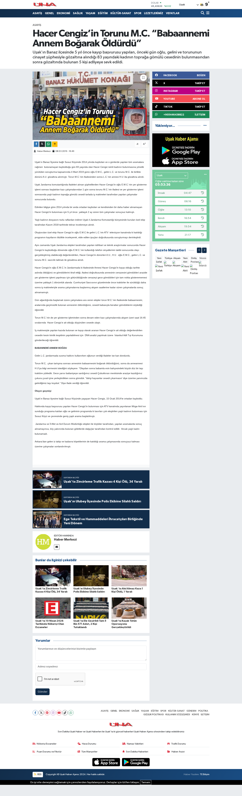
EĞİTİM (103, 13)
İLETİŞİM (205, 714)
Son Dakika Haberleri (137, 751)
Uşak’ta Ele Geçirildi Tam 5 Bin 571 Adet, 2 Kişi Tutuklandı (89, 623)
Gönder (42, 691)
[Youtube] (59, 712)
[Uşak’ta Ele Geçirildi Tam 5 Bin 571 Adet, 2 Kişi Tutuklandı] (91, 608)
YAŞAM (90, 13)
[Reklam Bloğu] (180, 150)
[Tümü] (205, 125)
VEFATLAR (172, 13)
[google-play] (135, 762)
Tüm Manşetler (89, 751)
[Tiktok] (65, 712)
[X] (41, 712)
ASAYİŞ (37, 13)
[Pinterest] (47, 712)
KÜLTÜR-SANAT (120, 13)
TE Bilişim (204, 774)
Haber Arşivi (178, 751)
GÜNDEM (191, 711)
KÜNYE (195, 714)
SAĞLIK (78, 13)
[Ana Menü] (207, 13)
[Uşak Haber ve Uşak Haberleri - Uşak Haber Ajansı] (45, 4)
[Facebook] (35, 712)
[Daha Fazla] (54, 144)
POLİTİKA (203, 711)
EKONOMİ (63, 13)
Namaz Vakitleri (135, 744)
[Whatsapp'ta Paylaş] (48, 144)
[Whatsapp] (71, 712)
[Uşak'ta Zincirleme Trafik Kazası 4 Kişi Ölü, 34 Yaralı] (53, 575)
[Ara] (203, 13)
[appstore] (106, 762)
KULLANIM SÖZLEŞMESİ (177, 714)
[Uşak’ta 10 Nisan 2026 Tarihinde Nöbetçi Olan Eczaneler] (53, 608)
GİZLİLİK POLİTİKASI (153, 714)
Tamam (145, 782)
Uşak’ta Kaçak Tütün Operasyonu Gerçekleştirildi (124, 623)
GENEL (49, 13)
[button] (199, 250)
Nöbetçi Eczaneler (46, 744)
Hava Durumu (89, 744)
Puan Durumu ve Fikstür (49, 751)
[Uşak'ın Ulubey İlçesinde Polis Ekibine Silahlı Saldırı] (91, 575)
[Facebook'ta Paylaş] (36, 144)
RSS (39, 774)
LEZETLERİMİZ (153, 13)
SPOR (137, 13)
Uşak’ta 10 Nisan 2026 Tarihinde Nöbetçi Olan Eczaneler (49, 623)
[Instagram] (53, 712)
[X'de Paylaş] (42, 144)
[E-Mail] (56, 547)
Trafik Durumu (178, 744)
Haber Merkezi (44, 151)
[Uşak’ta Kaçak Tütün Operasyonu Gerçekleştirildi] (129, 608)
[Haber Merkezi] (43, 541)
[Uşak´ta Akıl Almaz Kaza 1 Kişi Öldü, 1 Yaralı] (129, 575)
